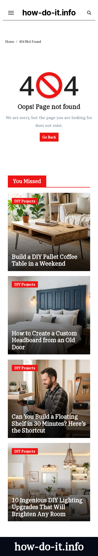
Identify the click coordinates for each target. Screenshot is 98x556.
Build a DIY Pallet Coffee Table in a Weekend (44, 260)
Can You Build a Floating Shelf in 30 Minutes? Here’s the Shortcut (49, 423)
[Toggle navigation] (11, 12)
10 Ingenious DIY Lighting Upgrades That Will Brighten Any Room (47, 507)
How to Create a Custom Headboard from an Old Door (44, 340)
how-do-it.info (49, 12)
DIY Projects (24, 200)
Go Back (49, 136)
